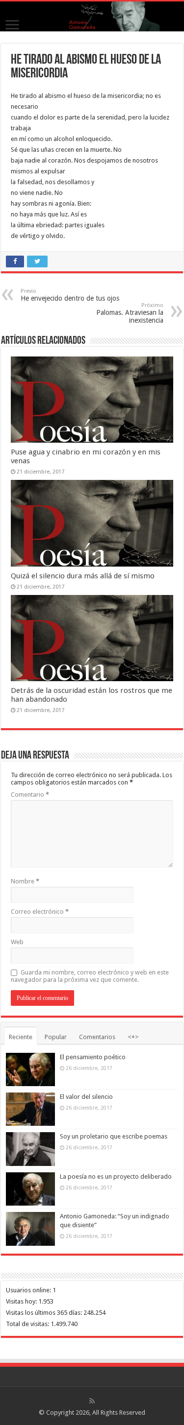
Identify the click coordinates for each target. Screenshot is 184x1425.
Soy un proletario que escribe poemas (113, 1136)
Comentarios (97, 1037)
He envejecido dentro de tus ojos (70, 295)
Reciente (20, 1037)
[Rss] (92, 1401)
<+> (133, 1037)
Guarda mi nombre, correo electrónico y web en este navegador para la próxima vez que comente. (90, 976)
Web (17, 942)
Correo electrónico (40, 911)
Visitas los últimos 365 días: (44, 1312)
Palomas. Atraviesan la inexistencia (129, 313)
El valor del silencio (86, 1096)
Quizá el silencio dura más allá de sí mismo (83, 575)
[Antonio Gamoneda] (92, 16)
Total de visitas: (28, 1324)
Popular (56, 1037)
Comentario (30, 794)
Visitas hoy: (22, 1301)
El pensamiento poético (93, 1057)
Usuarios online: (29, 1290)
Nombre (25, 881)
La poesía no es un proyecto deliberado (116, 1176)
